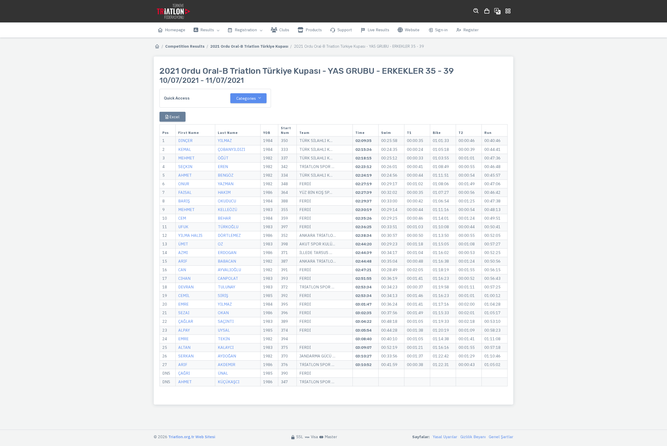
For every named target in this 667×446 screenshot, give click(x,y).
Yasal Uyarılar (445, 436)
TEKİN (224, 338)
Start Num (286, 130)
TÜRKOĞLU (228, 226)
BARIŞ (184, 201)
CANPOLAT (228, 278)
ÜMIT (183, 243)
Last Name (228, 133)
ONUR (183, 183)
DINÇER (185, 140)
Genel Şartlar (501, 436)
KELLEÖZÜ (227, 209)
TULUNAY (226, 286)
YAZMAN (225, 183)
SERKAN (186, 356)
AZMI (183, 252)
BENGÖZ (225, 175)
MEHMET (186, 158)
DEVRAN (186, 286)
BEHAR (224, 218)
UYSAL (224, 330)
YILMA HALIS (190, 235)
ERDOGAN (227, 252)
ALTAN (184, 347)
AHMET (185, 175)
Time (360, 133)
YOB (266, 133)
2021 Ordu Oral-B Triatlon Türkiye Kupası (249, 46)
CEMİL (184, 295)
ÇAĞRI (184, 373)
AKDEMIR (226, 364)
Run (488, 133)
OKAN (223, 312)
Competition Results (185, 46)
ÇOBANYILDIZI (231, 149)
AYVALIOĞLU (229, 269)
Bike (437, 133)
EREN (223, 166)
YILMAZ (225, 140)
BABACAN (227, 261)
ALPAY (184, 330)
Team (304, 133)
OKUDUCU (227, 201)
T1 (409, 133)
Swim (386, 133)
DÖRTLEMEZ (229, 235)
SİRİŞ (223, 295)
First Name (188, 133)
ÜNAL (223, 373)
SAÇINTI (226, 321)
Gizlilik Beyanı (473, 436)
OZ (220, 243)
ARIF (182, 261)
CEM (182, 218)
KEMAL (184, 149)
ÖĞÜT (223, 158)
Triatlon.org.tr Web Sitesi (191, 436)
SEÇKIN (185, 166)
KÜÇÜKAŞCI (228, 381)
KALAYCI (226, 347)
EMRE (183, 304)
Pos (165, 133)
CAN (182, 269)
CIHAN (184, 278)
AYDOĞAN (227, 356)
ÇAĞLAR (185, 321)
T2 (461, 133)
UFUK (183, 226)
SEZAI (183, 312)
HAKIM (224, 192)
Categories (246, 98)
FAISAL (185, 192)
